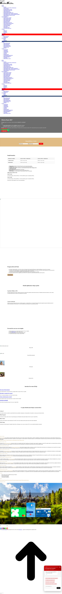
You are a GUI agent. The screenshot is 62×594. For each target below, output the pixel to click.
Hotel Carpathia (2, 437)
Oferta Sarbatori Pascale (3, 480)
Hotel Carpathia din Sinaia (7, 451)
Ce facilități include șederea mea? (50, 580)
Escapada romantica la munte (17, 480)
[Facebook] (1, 528)
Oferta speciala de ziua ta (25, 480)
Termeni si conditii (6, 440)
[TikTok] (4, 528)
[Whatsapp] (5, 528)
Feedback (1, 440)
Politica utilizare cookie (20, 440)
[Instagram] (2, 528)
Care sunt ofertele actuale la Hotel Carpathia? (52, 578)
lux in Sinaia (14, 466)
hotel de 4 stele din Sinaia (15, 447)
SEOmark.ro (20, 529)
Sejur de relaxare (9, 480)
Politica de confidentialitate (13, 440)
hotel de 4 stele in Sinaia (7, 443)
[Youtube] (7, 528)
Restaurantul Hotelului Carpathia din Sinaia (6, 470)
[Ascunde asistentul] (60, 567)
